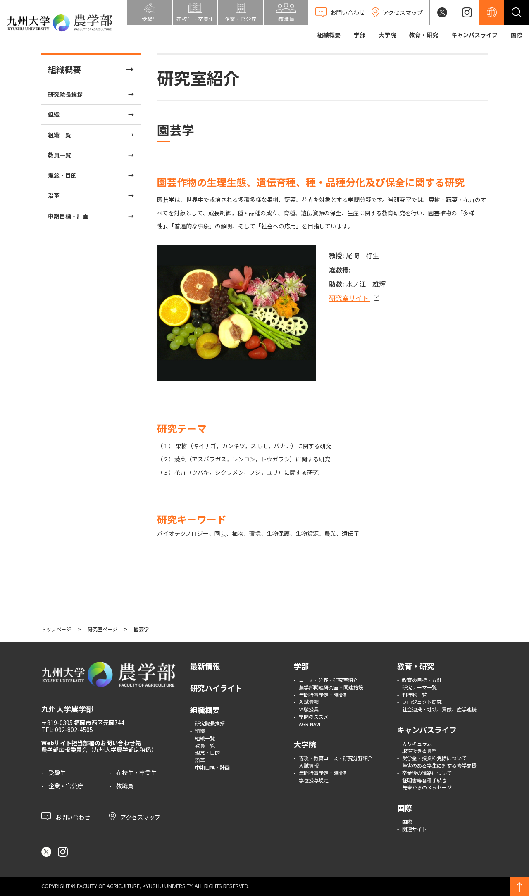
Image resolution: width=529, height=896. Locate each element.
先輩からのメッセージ (427, 787)
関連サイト (414, 828)
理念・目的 (62, 175)
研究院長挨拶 (65, 94)
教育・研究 (423, 35)
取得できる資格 (419, 750)
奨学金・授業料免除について (434, 757)
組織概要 (329, 35)
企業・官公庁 (65, 786)
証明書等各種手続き (424, 780)
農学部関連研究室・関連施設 (331, 687)
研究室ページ (102, 628)
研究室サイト (349, 298)
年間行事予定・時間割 (323, 694)
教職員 (124, 786)
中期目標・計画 (68, 216)
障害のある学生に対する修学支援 (439, 765)
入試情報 (309, 701)
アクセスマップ (139, 816)
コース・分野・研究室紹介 (328, 679)
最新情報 (205, 666)
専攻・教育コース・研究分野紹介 (336, 757)
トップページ (56, 628)
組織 (54, 114)
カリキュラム (417, 743)
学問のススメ (314, 716)
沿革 (54, 195)
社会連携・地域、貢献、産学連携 (439, 709)
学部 (359, 35)
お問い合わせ (72, 816)
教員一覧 (59, 155)
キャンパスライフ (474, 35)
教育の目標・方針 (422, 679)
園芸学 (141, 628)
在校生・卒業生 (136, 772)
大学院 (387, 35)
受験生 (57, 772)
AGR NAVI (309, 723)
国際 (516, 35)
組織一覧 (59, 135)
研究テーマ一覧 (419, 687)
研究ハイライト (216, 687)
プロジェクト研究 (422, 701)
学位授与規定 (314, 780)
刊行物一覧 (414, 694)
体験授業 (309, 709)
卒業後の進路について (427, 772)
